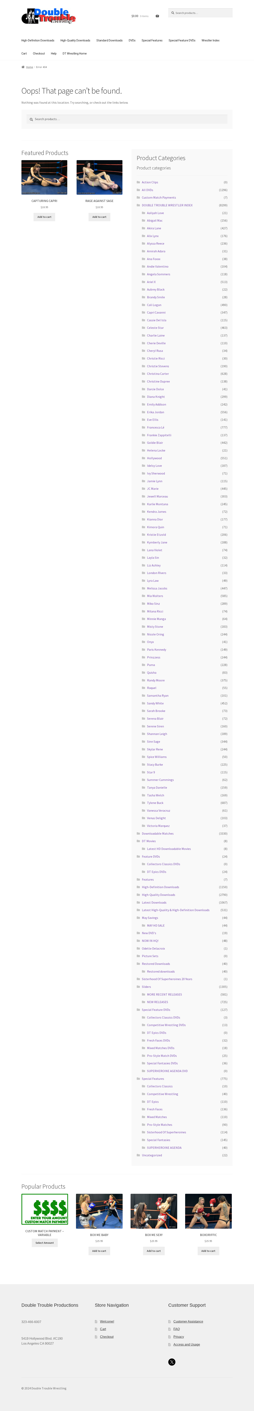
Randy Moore (156, 680)
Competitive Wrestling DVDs (166, 1025)
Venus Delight (156, 818)
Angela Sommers (158, 274)
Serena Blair (155, 718)
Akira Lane (154, 228)
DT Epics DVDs (156, 872)
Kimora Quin (155, 527)
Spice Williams (157, 757)
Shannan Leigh (157, 734)
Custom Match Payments (159, 197)
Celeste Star (155, 328)
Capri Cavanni (156, 312)
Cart (24, 53)
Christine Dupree (158, 381)
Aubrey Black (156, 289)
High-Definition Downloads (37, 40)
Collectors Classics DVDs (163, 864)
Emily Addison (156, 404)
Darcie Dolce (155, 389)
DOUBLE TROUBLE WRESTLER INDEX (167, 205)
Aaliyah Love (155, 213)
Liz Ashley (154, 565)
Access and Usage (186, 1344)
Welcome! (107, 1321)
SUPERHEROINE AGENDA (164, 1148)
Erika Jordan (155, 412)
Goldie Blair (155, 443)
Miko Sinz (153, 604)
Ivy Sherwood (156, 473)
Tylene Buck (155, 803)
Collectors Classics (160, 1086)
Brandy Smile (156, 297)
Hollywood (154, 458)
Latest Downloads (154, 902)
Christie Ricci (156, 358)
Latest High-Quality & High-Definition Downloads (176, 910)
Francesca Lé (155, 427)
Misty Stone (155, 626)
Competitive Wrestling (162, 1094)
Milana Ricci (155, 611)
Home (29, 67)
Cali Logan (154, 305)
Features (148, 879)
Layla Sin (153, 558)
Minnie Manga (156, 619)
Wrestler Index (210, 40)
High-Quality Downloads (75, 40)
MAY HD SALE (156, 925)
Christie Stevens (158, 366)
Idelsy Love (154, 466)
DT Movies (149, 841)
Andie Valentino (157, 266)
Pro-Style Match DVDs (162, 1056)
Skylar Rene (155, 749)
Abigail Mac (155, 220)
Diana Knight (156, 397)
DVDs (132, 40)
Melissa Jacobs (157, 588)
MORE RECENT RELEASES (164, 994)
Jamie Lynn (154, 481)
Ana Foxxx (153, 259)
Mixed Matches (157, 1117)
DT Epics (153, 1102)
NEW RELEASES (157, 1002)
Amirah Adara (156, 251)
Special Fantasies (158, 1140)
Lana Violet (154, 550)
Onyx (150, 642)
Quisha (151, 672)
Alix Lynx (153, 236)
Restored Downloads (156, 964)
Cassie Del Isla (156, 320)
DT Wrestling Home (75, 53)
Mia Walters (155, 596)
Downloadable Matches (158, 833)
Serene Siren (155, 726)
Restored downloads (161, 971)
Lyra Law (153, 581)
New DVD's (149, 933)
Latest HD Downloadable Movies (169, 849)
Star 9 (151, 772)
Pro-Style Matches (159, 1125)
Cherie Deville (156, 343)
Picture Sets (150, 956)
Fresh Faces (155, 1109)
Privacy (178, 1336)
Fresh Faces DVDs (158, 1040)
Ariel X (151, 282)
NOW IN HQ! (150, 941)
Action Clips (150, 182)
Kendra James (156, 512)
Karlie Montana (157, 504)
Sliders (146, 987)
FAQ (176, 1329)
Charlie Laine (156, 335)
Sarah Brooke (156, 711)
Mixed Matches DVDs (160, 1048)
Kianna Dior (155, 519)
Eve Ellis (152, 420)
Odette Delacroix (153, 948)
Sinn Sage (153, 741)
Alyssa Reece (155, 243)
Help (54, 53)
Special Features (152, 40)
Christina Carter (158, 374)
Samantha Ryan (157, 695)
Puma (151, 665)
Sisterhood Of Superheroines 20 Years (167, 979)
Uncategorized (152, 1155)
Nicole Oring (155, 634)
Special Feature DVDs (182, 40)
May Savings (150, 918)
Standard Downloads (109, 40)
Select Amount (45, 1243)
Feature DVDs (151, 856)
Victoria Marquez (158, 826)
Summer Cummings (160, 780)
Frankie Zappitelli (159, 435)
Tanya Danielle (157, 787)
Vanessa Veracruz (158, 810)
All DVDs (147, 190)
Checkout (39, 53)
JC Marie (153, 489)
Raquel (151, 688)
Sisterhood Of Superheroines (166, 1132)
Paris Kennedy (156, 649)
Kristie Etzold (156, 535)
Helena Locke (156, 450)
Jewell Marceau (157, 496)
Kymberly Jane (157, 542)
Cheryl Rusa (155, 351)
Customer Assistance (188, 1321)
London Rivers (156, 573)
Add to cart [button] (44, 217)
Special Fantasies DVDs (162, 1063)
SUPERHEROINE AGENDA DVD (167, 1071)
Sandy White (155, 703)
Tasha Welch (155, 795)
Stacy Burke (155, 764)
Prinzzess (153, 657)
